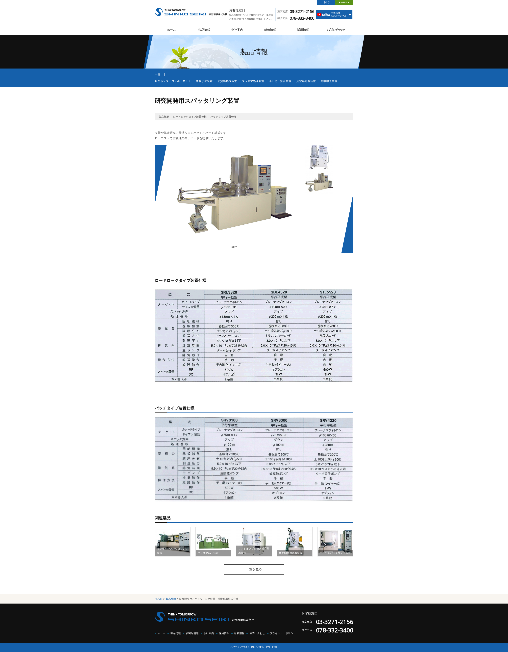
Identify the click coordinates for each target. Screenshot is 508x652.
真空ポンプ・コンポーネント (173, 81)
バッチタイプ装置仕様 (223, 116)
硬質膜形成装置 (227, 81)
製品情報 (204, 29)
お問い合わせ (336, 29)
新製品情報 (192, 633)
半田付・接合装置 (280, 81)
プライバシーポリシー (283, 633)
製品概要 (164, 116)
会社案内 (237, 29)
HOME (159, 598)
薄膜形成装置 (204, 81)
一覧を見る (254, 569)
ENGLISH (344, 2)
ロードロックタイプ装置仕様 (190, 116)
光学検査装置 (329, 81)
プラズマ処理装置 (253, 81)
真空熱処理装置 (306, 81)
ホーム (171, 29)
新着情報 (270, 29)
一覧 (157, 74)
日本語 (326, 2)
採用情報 (303, 29)
